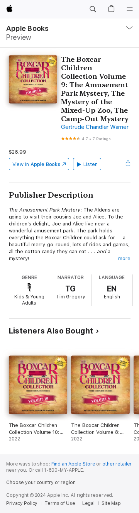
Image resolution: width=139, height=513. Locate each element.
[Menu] (129, 9)
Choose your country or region (41, 482)
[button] (92, 9)
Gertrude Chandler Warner (94, 127)
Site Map (111, 503)
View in (36, 164)
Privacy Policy (21, 503)
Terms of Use (59, 503)
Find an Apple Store (73, 464)
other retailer (117, 464)
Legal (88, 503)
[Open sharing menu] (127, 164)
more (124, 258)
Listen (90, 164)
